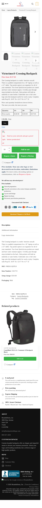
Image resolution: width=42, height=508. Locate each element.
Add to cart (25, 149)
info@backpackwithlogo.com (11, 431)
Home (3, 10)
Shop (6, 458)
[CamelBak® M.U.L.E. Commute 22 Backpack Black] (20, 328)
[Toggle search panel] (32, 4)
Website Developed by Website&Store (28, 495)
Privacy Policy (34, 487)
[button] (37, 3)
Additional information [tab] (10, 230)
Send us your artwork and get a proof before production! (20, 137)
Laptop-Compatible (21, 298)
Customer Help (10, 462)
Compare (7, 162)
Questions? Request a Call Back (20, 214)
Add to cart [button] (20, 358)
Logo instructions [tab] (8, 235)
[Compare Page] (12, 162)
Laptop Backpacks (12, 10)
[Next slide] (35, 31)
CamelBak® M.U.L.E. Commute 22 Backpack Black (18, 351)
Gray (4, 123)
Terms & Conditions (31, 484)
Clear (3, 127)
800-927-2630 (6, 435)
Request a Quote (9, 156)
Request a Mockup (27, 156)
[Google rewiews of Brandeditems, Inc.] (20, 480)
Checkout (8, 465)
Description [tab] (6, 225)
